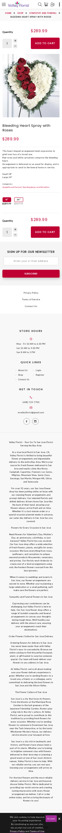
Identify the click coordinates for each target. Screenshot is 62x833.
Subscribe (31, 273)
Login (38, 370)
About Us (23, 370)
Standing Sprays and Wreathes (36, 187)
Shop (20, 13)
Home (8, 13)
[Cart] (46, 4)
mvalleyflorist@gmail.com (31, 412)
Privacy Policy (31, 292)
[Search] (40, 4)
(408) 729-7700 (31, 402)
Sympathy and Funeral (43, 13)
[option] (31, 85)
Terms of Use (37, 831)
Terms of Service (31, 299)
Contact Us (31, 306)
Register (40, 375)
